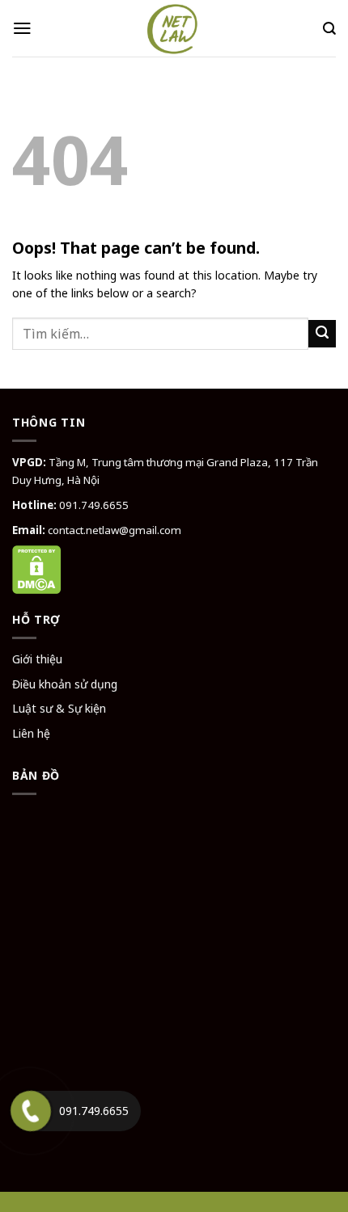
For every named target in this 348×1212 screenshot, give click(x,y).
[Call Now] (31, 1111)
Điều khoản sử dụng (64, 684)
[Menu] (22, 28)
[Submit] (322, 333)
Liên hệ (31, 733)
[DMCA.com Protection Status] (37, 568)
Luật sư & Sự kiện (59, 708)
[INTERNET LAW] (174, 28)
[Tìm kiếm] (329, 28)
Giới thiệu (37, 659)
